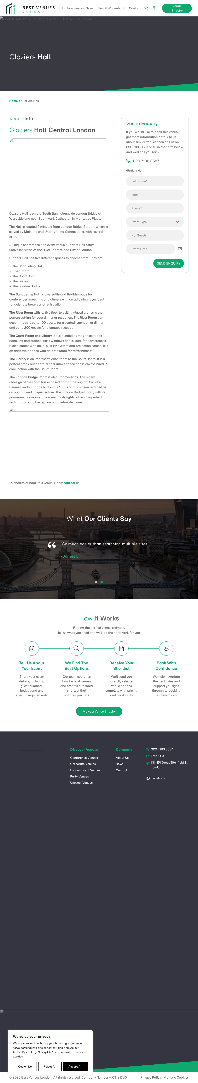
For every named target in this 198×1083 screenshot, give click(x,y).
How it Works (107, 8)
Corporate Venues (83, 764)
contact (69, 483)
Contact (134, 8)
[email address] (146, 8)
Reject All (50, 1066)
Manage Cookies (176, 1077)
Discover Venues (84, 749)
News (89, 8)
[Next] (191, 556)
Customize (25, 1066)
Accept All (75, 1066)
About (120, 8)
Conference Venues (84, 758)
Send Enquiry (168, 263)
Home (13, 101)
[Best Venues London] (30, 8)
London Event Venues (85, 770)
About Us (122, 758)
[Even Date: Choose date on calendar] (180, 248)
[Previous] (7, 556)
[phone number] (156, 8)
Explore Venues (73, 8)
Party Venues (79, 776)
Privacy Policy (150, 1077)
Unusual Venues (81, 782)
